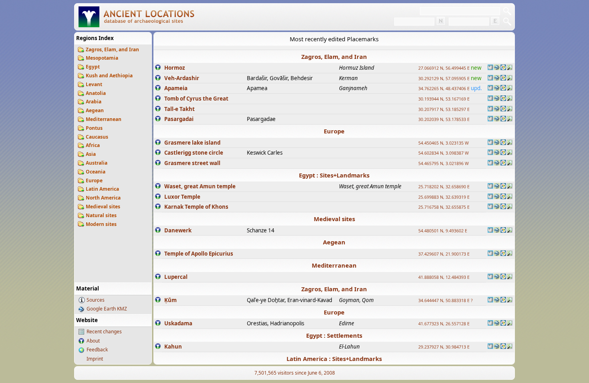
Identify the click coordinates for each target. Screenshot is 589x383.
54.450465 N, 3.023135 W (443, 143)
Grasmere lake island (192, 142)
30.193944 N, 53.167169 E (444, 99)
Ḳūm (170, 300)
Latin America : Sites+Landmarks (334, 359)
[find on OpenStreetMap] (509, 68)
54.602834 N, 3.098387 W (443, 153)
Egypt (93, 66)
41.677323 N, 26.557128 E (444, 324)
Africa (93, 145)
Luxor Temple (182, 196)
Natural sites (101, 215)
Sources (96, 299)
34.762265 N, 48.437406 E (444, 88)
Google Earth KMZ (107, 308)
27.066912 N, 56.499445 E (444, 68)
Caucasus (97, 136)
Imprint (95, 358)
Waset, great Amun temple (200, 186)
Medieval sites (103, 206)
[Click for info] (158, 68)
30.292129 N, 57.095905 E (444, 78)
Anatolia (96, 93)
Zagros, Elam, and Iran (112, 49)
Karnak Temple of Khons (196, 206)
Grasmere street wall (192, 163)
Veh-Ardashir (181, 78)
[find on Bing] (503, 68)
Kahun (173, 346)
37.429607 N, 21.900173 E (444, 254)
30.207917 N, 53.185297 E (444, 109)
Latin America (102, 188)
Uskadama (178, 323)
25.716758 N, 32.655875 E (444, 207)
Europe (94, 180)
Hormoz (174, 67)
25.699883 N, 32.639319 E (444, 197)
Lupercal (176, 276)
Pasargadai (179, 119)
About (93, 340)
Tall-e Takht (179, 109)
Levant (94, 84)
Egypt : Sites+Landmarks (334, 175)
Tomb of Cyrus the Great (196, 98)
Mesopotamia (102, 57)
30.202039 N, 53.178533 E (444, 119)
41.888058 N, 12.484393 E (444, 277)
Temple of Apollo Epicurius (198, 253)
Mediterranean (103, 119)
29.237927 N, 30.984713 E (444, 347)
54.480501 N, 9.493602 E (442, 231)
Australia (96, 162)
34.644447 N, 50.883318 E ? (445, 300)
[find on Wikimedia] (490, 68)
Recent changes (104, 331)
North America (103, 197)
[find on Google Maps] (497, 68)
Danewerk (178, 230)
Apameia (176, 88)
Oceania (95, 171)
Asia (91, 154)
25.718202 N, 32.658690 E (444, 186)
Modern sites (101, 224)
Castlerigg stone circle (193, 152)
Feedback (97, 349)
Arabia (93, 101)
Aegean (95, 110)
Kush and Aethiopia (109, 75)
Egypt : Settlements (334, 335)
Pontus (94, 128)
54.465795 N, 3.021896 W (443, 163)
